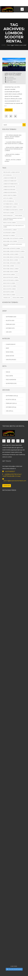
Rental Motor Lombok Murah (13, 160)
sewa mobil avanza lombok (10, 254)
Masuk (8, 372)
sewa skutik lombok (8, 291)
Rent (8, 82)
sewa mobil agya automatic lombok (13, 238)
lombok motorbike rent (10, 180)
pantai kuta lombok (8, 212)
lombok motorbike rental (10, 183)
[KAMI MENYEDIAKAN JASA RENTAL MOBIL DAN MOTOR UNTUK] (14, 520)
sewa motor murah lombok (11, 280)
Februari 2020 (10, 324)
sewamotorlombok (11, 79)
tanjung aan (6, 297)
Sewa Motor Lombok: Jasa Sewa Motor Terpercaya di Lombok (14, 149)
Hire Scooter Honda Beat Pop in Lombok (13, 74)
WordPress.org (11, 383)
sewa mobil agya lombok (10, 241)
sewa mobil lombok (8, 265)
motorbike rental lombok (10, 204)
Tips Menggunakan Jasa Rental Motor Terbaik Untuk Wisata (13, 136)
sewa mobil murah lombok (10, 271)
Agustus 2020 (10, 320)
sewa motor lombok (9, 274)
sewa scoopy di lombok (9, 286)
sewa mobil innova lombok (10, 260)
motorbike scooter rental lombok (13, 209)
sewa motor (13, 82)
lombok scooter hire (9, 186)
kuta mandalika (7, 175)
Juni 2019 (8, 332)
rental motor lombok (9, 222)
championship (10, 344)
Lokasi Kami (6, 485)
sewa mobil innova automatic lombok (13, 257)
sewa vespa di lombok (9, 294)
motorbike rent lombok (10, 206)
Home (3, 45)
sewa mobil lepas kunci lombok (12, 263)
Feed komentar (11, 379)
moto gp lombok (8, 198)
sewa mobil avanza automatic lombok (13, 251)
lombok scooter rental (10, 192)
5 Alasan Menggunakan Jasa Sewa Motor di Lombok (14, 142)
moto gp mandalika (8, 201)
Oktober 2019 (10, 328)
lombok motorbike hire (9, 178)
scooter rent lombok (9, 232)
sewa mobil (10, 352)
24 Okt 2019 (9, 80)
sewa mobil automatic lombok (11, 248)
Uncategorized (11, 359)
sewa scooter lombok (9, 289)
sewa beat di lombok (9, 235)
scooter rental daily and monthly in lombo (13, 226)
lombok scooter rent (9, 189)
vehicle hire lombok (18, 297)
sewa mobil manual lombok (11, 268)
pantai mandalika (8, 215)
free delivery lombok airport (11, 172)
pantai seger (18, 215)
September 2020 (11, 316)
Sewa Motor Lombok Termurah (12, 155)
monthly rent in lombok (9, 195)
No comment (10, 77)
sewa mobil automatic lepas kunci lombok (12, 245)
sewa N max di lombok (9, 283)
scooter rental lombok (10, 229)
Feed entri (9, 376)
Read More (9, 110)
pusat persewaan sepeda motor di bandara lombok (12, 219)
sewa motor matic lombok (10, 277)
